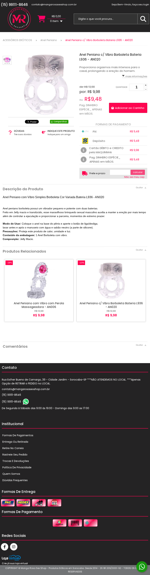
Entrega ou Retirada (15, 442)
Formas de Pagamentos (17, 435)
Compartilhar (60, 121)
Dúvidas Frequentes (15, 480)
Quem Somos (11, 474)
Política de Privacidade (16, 467)
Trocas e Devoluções (15, 461)
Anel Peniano (48, 40)
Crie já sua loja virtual (15, 563)
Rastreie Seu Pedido (14, 454)
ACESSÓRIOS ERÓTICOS (17, 40)
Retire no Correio (13, 448)
